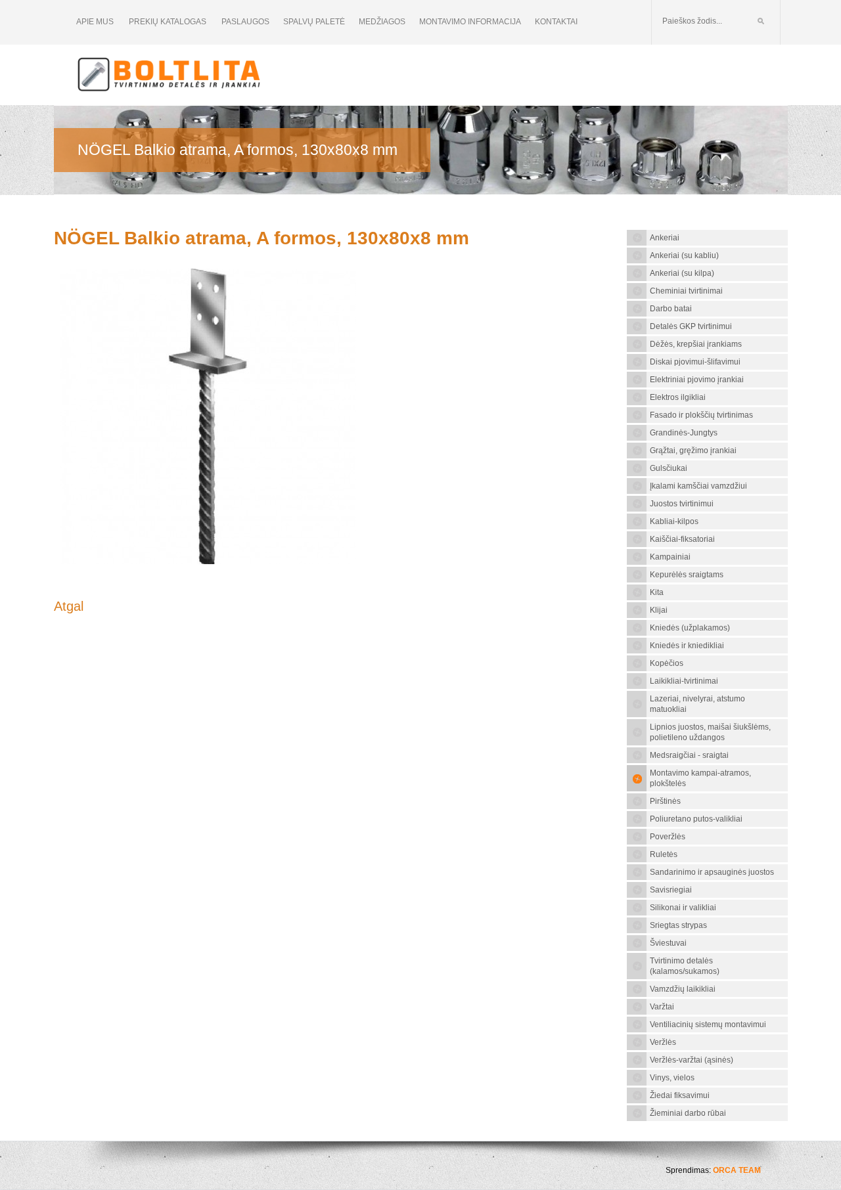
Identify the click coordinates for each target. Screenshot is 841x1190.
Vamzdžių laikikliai (683, 989)
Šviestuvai (668, 943)
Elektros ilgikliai (678, 397)
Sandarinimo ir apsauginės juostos (712, 872)
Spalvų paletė (314, 21)
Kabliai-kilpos (674, 521)
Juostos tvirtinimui (682, 503)
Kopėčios (666, 663)
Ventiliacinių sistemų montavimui (708, 1024)
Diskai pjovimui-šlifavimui (695, 361)
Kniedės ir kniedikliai (687, 645)
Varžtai (662, 1006)
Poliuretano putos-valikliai (696, 819)
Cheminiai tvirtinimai (686, 291)
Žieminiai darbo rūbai (688, 1113)
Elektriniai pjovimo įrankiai (697, 379)
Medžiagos (382, 21)
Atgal (68, 606)
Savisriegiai (671, 889)
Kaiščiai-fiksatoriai (682, 539)
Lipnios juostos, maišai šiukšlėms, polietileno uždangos (710, 732)
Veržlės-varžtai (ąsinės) (691, 1060)
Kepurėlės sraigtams (686, 574)
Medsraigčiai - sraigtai (689, 755)
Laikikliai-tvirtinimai (684, 681)
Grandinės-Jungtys (683, 432)
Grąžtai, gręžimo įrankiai (693, 450)
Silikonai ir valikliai (683, 907)
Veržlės (663, 1042)
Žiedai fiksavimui (680, 1095)
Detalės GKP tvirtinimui (691, 326)
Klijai (659, 610)
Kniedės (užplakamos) (690, 627)
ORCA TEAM (737, 1170)
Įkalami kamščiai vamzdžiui (698, 486)
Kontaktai (556, 21)
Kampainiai (670, 557)
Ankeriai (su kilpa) (682, 273)
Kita (657, 592)
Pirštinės (665, 801)
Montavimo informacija (470, 21)
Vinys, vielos (672, 1077)
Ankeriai (664, 237)
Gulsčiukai (668, 468)
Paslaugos (245, 21)
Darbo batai (671, 308)
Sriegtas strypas (678, 925)
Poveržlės (667, 836)
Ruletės (663, 854)
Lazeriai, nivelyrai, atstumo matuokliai (697, 704)
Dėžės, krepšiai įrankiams (696, 344)
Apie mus (95, 21)
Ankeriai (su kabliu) (684, 255)
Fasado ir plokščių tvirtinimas (701, 415)
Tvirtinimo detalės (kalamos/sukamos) (684, 966)
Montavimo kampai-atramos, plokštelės (700, 778)
